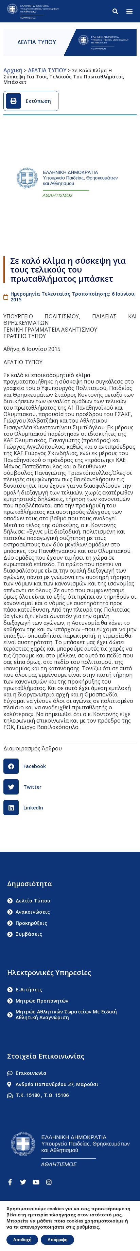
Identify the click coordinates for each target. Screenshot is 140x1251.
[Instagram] (49, 1182)
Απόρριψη (57, 1240)
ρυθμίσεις (87, 1227)
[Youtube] (36, 1182)
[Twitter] (23, 1182)
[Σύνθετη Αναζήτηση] (116, 11)
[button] (129, 11)
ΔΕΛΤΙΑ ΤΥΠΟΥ (36, 42)
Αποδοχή (22, 1240)
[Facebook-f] (10, 1182)
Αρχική (12, 70)
